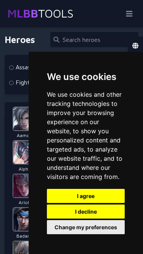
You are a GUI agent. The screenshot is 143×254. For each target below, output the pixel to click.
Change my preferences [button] (86, 227)
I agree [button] (86, 196)
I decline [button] (86, 211)
